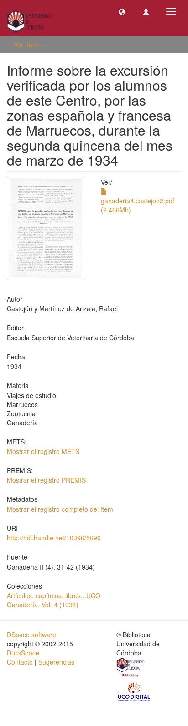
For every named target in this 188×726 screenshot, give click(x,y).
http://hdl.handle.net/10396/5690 (54, 537)
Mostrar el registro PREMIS (46, 479)
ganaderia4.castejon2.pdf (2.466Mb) (137, 205)
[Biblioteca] (131, 668)
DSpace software (31, 634)
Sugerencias (56, 661)
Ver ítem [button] (27, 44)
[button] (122, 11)
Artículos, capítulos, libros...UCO (53, 595)
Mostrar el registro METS (43, 451)
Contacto (20, 661)
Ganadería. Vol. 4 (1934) (42, 604)
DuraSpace (23, 652)
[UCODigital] (134, 691)
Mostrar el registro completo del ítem (60, 509)
